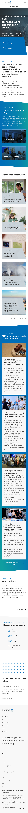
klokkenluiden (5, 784)
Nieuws (4, 729)
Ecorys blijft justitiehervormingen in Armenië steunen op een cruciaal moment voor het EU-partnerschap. (13, 527)
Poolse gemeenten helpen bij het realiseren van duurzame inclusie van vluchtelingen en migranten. (14, 415)
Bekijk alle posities (18, 609)
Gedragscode (5, 775)
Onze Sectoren (6, 717)
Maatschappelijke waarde (8, 781)
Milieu (3, 778)
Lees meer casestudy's (17, 318)
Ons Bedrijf (5, 723)
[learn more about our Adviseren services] (14, 136)
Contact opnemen (7, 698)
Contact (4, 732)
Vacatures (5, 726)
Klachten (4, 787)
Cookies (4, 763)
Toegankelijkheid (6, 766)
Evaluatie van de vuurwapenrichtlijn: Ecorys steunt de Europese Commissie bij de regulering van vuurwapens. (13, 362)
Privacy (4, 760)
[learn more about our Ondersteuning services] (14, 153)
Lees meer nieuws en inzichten (12, 563)
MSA (3, 769)
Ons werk (4, 720)
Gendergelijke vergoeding (8, 772)
